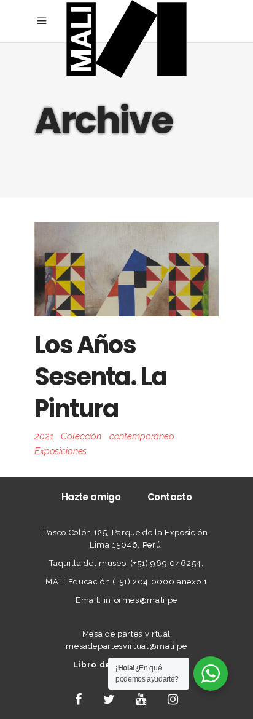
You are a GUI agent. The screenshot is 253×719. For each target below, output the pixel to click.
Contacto (169, 496)
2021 (43, 436)
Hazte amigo (90, 496)
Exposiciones (60, 451)
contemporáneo (141, 436)
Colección (81, 436)
